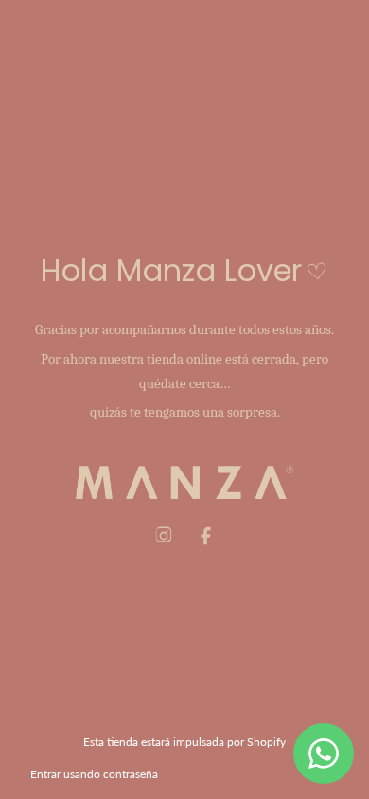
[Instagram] (163, 535)
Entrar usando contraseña (94, 774)
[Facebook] (205, 535)
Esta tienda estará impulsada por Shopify (184, 742)
